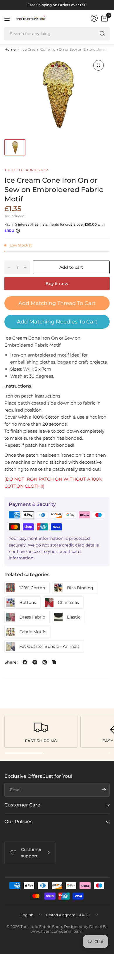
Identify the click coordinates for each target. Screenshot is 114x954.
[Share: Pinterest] (45, 662)
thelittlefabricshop (26, 170)
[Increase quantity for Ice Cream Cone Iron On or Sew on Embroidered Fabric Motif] (25, 267)
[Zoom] (98, 65)
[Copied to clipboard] (54, 662)
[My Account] (94, 18)
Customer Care (22, 805)
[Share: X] (35, 662)
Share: (11, 662)
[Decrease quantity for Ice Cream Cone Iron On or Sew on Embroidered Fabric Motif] (9, 267)
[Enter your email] (104, 790)
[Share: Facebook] (25, 662)
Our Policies (18, 821)
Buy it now (57, 283)
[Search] (102, 33)
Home (9, 49)
